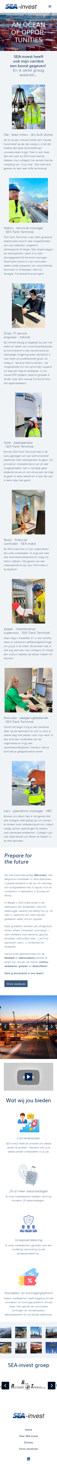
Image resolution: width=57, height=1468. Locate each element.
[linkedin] (28, 1459)
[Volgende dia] (51, 1026)
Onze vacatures (15, 984)
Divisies (28, 1442)
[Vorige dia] (5, 1026)
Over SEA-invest (28, 1436)
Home (28, 1429)
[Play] (28, 1077)
